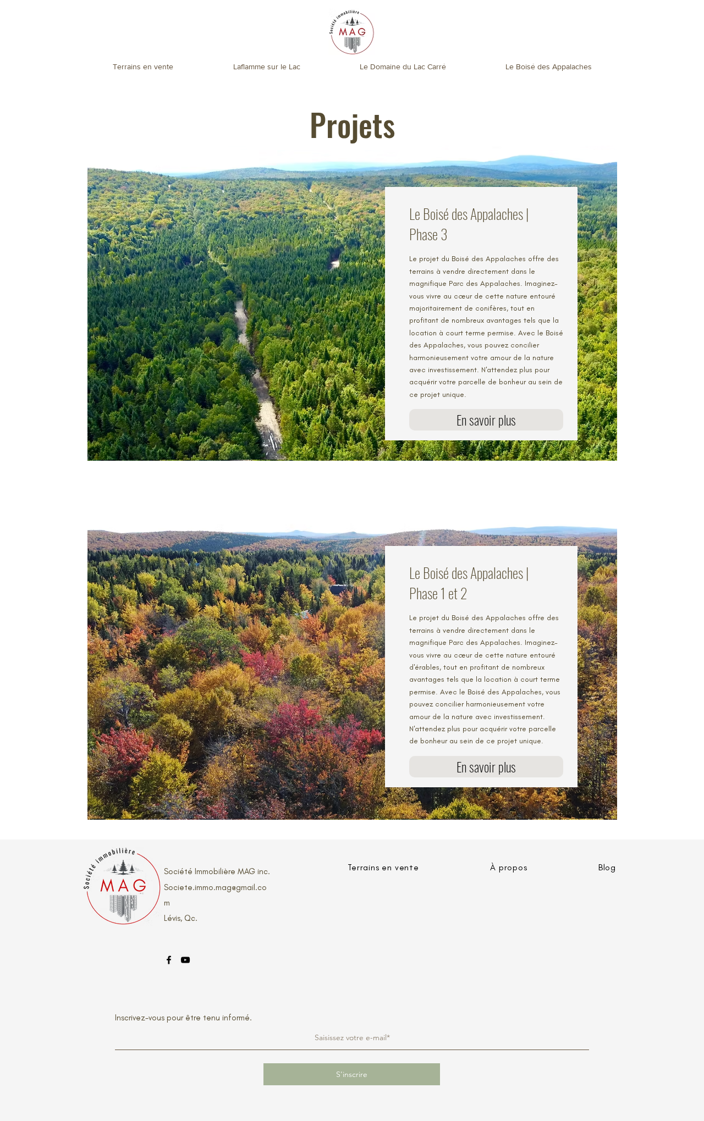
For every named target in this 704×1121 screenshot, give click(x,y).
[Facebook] (168, 959)
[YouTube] (185, 959)
